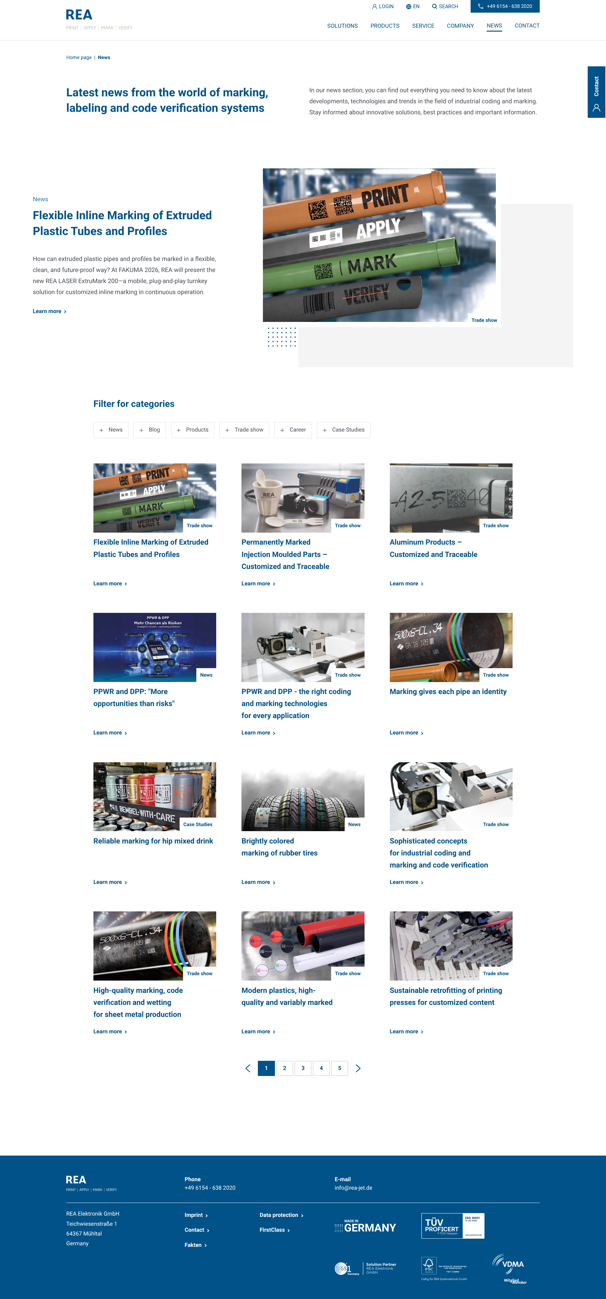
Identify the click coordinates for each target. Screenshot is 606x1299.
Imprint (194, 1215)
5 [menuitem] (339, 1068)
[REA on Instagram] (518, 1179)
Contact (194, 1230)
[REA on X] (488, 1179)
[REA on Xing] (503, 1179)
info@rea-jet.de (353, 1188)
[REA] (99, 19)
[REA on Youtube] (535, 1179)
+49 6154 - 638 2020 (210, 1188)
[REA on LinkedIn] (458, 1179)
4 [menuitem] (321, 1068)
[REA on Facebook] (473, 1179)
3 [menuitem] (303, 1068)
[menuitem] (248, 1068)
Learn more (47, 311)
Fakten (193, 1245)
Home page (79, 57)
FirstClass (272, 1230)
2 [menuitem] (284, 1068)
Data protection (279, 1215)
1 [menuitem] (266, 1068)
